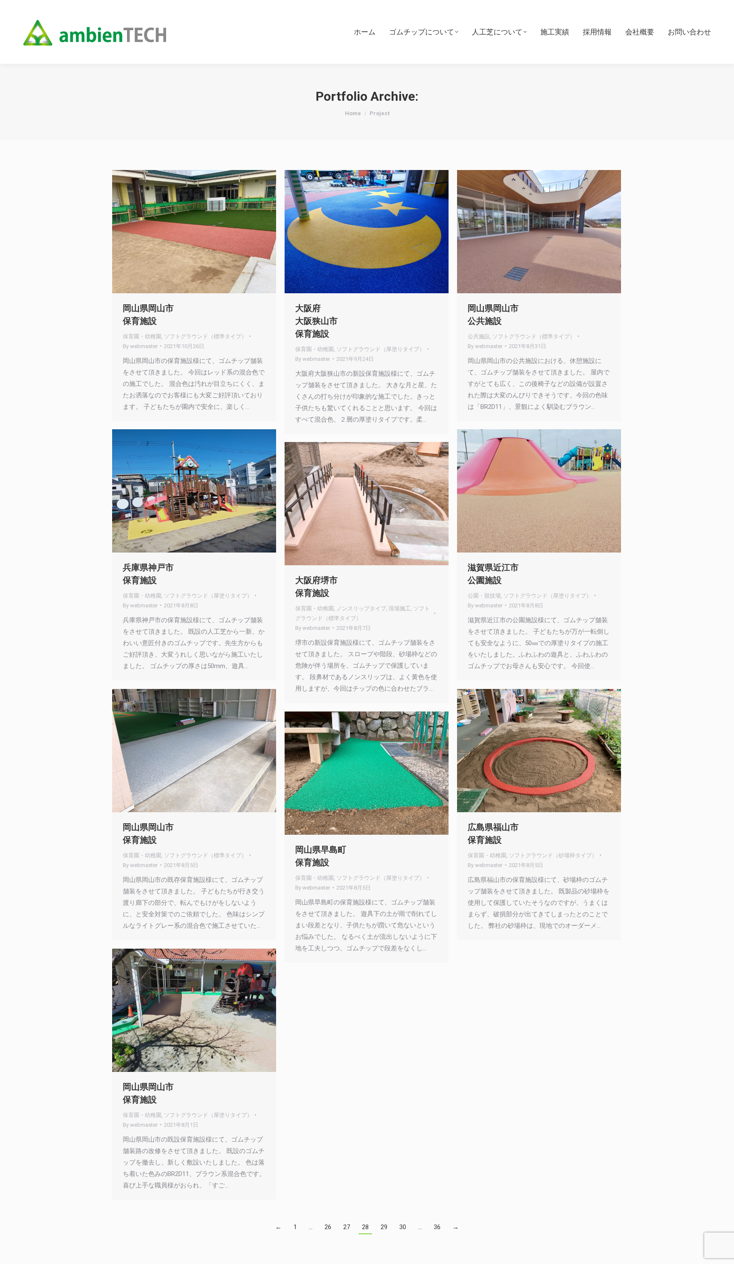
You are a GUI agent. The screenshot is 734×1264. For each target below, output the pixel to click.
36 (437, 1227)
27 (346, 1227)
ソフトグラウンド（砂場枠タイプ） (553, 855)
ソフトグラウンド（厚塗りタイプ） (380, 349)
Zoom (182, 231)
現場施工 (400, 608)
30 (402, 1227)
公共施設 (479, 336)
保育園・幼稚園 (142, 336)
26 (328, 1227)
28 (365, 1227)
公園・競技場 (484, 595)
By (140, 346)
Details (205, 231)
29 (384, 1227)
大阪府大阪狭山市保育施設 (316, 321)
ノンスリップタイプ (361, 608)
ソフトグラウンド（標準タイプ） (205, 336)
